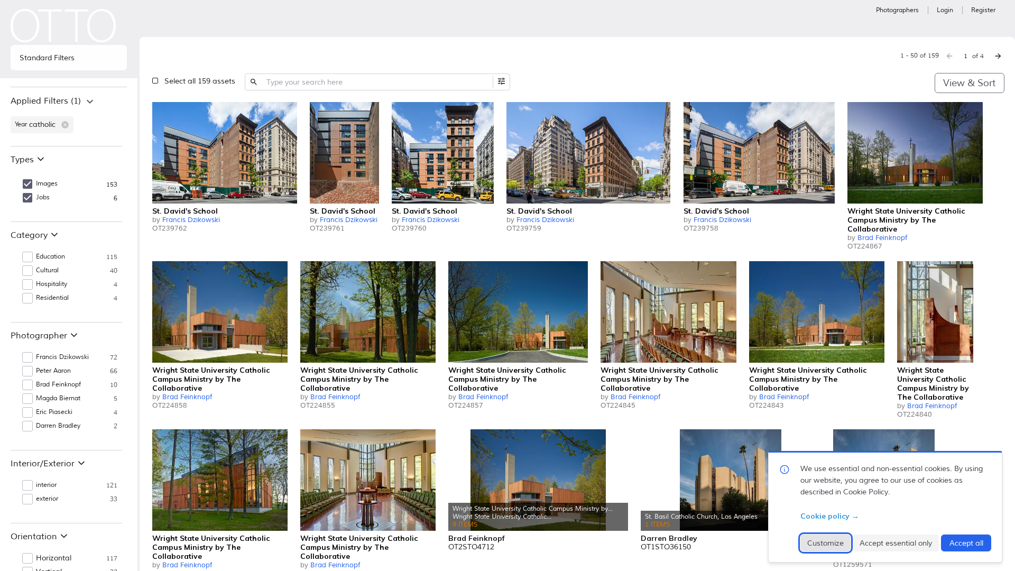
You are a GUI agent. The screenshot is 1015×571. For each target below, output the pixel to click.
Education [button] (50, 257)
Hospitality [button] (51, 284)
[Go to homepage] (63, 25)
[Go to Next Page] (998, 56)
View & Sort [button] (969, 83)
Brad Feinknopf (882, 238)
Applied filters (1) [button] (46, 101)
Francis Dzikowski (191, 220)
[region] (69, 116)
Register (983, 10)
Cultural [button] (47, 270)
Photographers (897, 10)
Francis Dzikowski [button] (62, 357)
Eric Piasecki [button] (54, 412)
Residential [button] (52, 298)
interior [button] (46, 485)
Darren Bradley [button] (58, 426)
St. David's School (185, 211)
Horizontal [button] (53, 558)
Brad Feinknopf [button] (58, 385)
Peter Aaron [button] (53, 371)
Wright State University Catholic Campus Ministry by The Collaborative (906, 220)
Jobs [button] (43, 197)
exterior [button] (47, 499)
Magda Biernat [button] (58, 398)
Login (945, 10)
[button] (65, 124)
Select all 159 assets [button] (199, 81)
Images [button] (47, 184)
